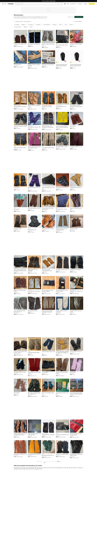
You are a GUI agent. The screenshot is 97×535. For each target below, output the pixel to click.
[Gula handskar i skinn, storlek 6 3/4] (34, 446)
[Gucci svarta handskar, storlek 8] (62, 36)
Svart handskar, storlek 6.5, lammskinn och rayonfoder (47, 106)
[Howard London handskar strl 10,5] (20, 36)
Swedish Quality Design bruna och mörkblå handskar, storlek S (20, 434)
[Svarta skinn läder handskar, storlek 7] (48, 344)
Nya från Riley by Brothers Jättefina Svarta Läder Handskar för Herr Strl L (76, 106)
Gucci (57, 43)
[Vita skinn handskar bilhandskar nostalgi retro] (62, 303)
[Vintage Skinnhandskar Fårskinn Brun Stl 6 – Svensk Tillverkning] (34, 344)
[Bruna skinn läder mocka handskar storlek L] (34, 97)
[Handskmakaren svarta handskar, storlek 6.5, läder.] (76, 446)
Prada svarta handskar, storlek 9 (20, 147)
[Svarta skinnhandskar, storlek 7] (62, 139)
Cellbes (29, 228)
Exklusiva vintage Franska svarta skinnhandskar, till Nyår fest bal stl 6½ (20, 270)
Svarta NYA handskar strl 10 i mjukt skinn (48, 188)
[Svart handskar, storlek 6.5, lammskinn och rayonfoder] (48, 97)
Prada (15, 146)
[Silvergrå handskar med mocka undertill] (76, 303)
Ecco (43, 146)
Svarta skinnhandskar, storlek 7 (62, 146)
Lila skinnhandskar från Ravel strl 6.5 (34, 188)
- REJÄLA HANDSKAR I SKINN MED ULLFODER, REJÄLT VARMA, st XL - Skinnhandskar (62, 352)
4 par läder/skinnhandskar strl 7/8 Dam (62, 393)
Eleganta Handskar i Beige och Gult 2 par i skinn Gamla (34, 434)
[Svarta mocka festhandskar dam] (34, 36)
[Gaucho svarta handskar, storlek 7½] (48, 385)
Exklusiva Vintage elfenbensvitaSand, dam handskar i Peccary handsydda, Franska (20, 106)
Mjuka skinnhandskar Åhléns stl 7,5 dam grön (48, 455)
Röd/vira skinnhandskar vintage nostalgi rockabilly (76, 434)
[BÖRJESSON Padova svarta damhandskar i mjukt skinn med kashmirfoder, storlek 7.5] (48, 118)
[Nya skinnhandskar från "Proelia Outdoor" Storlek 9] (62, 282)
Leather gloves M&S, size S (61, 106)
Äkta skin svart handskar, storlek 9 (62, 454)
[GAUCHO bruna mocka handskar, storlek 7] (62, 364)
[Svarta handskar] (20, 180)
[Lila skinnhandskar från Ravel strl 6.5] (34, 180)
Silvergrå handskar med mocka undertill (75, 311)
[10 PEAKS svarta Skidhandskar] (76, 262)
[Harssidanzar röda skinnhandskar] (76, 36)
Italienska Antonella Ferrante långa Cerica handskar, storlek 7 (34, 147)
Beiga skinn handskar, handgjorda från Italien (34, 65)
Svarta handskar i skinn (32, 229)
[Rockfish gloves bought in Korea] (48, 57)
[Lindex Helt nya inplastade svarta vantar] (62, 426)
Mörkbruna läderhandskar (32, 310)
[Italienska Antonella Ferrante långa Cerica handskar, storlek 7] (34, 139)
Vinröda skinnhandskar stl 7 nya (76, 146)
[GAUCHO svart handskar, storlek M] (20, 118)
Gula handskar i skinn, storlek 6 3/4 (34, 454)
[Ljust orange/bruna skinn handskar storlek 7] (34, 364)
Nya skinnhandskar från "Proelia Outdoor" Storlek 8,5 (48, 291)
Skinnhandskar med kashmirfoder (62, 187)
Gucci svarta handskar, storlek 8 (62, 44)
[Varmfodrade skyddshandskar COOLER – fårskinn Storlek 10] (76, 57)
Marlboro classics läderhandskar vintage (20, 291)
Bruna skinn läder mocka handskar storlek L (34, 106)
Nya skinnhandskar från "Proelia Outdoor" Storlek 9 (62, 291)
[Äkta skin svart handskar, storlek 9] (62, 446)
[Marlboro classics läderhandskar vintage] (20, 282)
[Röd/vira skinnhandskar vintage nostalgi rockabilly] (76, 426)
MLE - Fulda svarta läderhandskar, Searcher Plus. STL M (34, 393)
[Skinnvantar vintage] (20, 221)
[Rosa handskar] (76, 364)
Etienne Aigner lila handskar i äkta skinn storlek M (34, 127)
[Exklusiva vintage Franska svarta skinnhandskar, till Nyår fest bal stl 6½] (20, 262)
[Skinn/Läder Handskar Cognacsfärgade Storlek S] (48, 262)
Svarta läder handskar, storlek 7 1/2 (62, 269)
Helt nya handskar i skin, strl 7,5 (76, 351)
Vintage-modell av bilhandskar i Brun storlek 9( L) (48, 209)
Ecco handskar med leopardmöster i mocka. (48, 147)
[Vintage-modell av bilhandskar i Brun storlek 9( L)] (48, 200)
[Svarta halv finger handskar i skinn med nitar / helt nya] (20, 344)
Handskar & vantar (19, 21)
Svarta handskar (17, 187)
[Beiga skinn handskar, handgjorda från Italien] (34, 57)
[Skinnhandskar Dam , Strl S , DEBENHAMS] (34, 262)
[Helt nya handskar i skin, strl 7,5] (76, 344)
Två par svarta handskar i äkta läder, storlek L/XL (19, 311)
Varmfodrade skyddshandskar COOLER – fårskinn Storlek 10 (75, 65)
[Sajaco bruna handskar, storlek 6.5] (34, 200)
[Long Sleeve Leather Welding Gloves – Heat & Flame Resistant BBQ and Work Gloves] (62, 118)
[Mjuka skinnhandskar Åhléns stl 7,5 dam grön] (48, 446)
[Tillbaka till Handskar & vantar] (14, 21)
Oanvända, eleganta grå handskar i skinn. (48, 45)
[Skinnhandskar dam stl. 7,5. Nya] (20, 364)
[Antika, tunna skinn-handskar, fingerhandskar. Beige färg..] (48, 303)
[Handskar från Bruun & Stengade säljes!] (48, 426)
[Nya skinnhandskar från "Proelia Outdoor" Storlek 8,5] (48, 282)
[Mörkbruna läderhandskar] (34, 303)
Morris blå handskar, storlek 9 (61, 209)
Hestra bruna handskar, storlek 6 (48, 228)
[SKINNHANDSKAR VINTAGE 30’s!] (76, 180)
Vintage (29, 351)
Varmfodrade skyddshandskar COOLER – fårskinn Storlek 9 (61, 65)
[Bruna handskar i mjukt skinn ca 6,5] (20, 446)
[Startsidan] (11, 4)
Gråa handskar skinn (17, 64)
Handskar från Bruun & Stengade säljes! (48, 434)
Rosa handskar (72, 372)
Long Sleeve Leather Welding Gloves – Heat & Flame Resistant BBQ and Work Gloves (62, 127)
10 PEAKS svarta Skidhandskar (75, 269)
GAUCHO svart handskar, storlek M (20, 126)
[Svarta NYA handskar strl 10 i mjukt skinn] (48, 180)
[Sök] (58, 4)
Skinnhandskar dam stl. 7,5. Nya (20, 372)
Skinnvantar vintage (17, 228)
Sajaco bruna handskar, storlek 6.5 (34, 208)
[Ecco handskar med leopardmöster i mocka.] (48, 139)
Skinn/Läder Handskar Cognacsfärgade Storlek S (47, 270)
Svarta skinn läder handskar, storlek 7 (48, 352)
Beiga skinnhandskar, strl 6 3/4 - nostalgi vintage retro (62, 229)
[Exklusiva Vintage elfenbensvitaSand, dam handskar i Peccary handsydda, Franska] (20, 97)
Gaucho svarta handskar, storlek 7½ (48, 393)
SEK (68, 3)
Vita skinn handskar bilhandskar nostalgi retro (61, 311)
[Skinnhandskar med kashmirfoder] (62, 180)
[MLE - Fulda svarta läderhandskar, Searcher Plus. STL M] (34, 385)
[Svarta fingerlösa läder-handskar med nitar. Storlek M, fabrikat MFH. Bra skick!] (76, 385)
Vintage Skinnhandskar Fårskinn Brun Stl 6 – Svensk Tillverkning (34, 352)
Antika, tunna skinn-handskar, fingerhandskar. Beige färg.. (47, 311)
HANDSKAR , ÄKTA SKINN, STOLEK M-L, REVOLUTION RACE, (76, 291)
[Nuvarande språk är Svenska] (65, 4)
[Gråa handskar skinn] (20, 57)
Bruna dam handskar (73, 228)
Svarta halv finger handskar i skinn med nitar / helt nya (20, 352)
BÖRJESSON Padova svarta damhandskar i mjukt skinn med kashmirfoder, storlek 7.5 (47, 127)
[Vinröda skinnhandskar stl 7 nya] (76, 139)
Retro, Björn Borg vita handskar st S (34, 291)
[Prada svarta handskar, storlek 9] (20, 139)
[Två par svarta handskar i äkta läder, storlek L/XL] (20, 303)
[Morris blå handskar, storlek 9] (62, 200)
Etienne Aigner (30, 125)
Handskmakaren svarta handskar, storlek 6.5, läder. (76, 455)
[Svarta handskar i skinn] (34, 221)
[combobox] (37, 4)
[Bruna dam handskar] (76, 221)
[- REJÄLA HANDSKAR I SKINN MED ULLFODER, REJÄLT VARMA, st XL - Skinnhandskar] (62, 344)
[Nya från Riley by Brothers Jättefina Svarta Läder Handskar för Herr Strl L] (76, 97)
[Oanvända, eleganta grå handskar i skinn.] (48, 36)
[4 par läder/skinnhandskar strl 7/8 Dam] (62, 385)
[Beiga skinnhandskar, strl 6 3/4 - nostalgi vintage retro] (62, 221)
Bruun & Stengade (45, 433)
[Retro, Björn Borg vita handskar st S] (34, 282)
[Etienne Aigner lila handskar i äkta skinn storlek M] (34, 118)
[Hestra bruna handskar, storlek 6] (48, 221)
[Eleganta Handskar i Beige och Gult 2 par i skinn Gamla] (34, 426)
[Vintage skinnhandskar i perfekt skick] (76, 200)
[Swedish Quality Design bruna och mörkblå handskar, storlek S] (20, 426)
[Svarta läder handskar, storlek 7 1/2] (62, 262)
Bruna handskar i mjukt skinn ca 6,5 (20, 454)
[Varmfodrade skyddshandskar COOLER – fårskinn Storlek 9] (62, 57)
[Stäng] (96, 1)
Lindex (57, 433)
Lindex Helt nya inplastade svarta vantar (62, 434)
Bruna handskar (73, 126)
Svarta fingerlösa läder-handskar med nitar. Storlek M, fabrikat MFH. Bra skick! (76, 393)
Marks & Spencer (59, 105)
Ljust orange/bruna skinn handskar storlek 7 (34, 373)
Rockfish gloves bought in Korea (48, 64)
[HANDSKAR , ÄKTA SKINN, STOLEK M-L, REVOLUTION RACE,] (76, 282)
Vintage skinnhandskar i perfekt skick (76, 209)
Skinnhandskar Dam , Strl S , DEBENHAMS (33, 270)
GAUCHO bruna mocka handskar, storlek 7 (62, 373)
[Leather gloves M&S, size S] (62, 97)
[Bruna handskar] (76, 118)
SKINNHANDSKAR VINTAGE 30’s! (76, 187)
